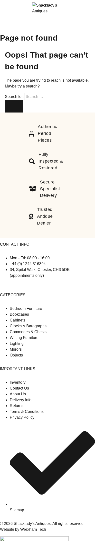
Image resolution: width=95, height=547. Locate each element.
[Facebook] (2, 285)
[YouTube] (9, 285)
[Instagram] (6, 285)
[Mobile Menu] (9, 13)
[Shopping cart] (88, 13)
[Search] (80, 13)
